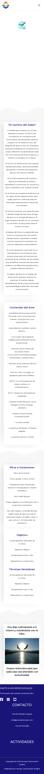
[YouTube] (14, 699)
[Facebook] (1, 699)
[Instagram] (8, 699)
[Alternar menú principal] (39, 5)
